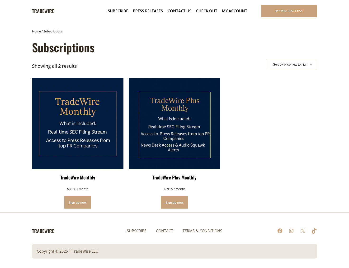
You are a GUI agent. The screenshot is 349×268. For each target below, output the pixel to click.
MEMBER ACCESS (289, 11)
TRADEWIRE (43, 10)
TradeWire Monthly (77, 177)
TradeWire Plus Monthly (174, 177)
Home (36, 31)
